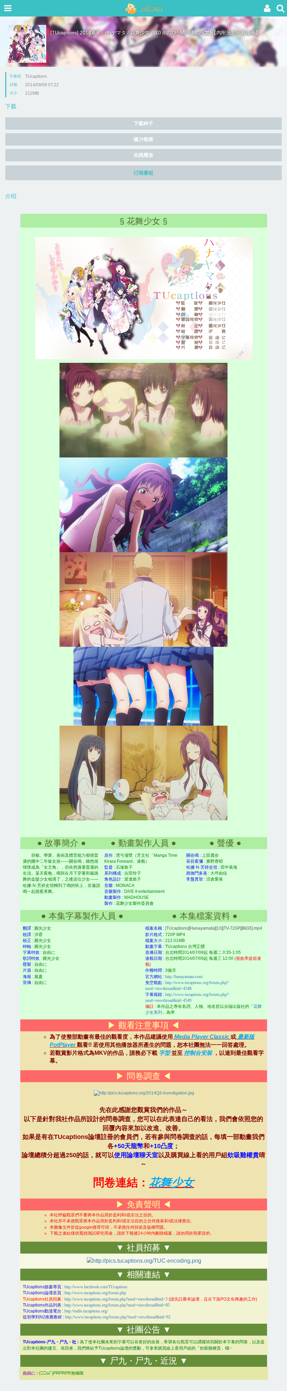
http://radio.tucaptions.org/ (86, 1311)
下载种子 (143, 123)
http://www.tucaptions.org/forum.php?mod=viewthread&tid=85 (117, 1305)
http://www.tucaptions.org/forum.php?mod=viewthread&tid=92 (117, 1317)
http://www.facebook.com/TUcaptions (95, 1286)
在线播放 (143, 155)
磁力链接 (143, 139)
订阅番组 (143, 173)
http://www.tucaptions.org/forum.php (95, 1292)
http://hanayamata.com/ (184, 976)
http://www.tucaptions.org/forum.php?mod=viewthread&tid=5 (116, 1299)
